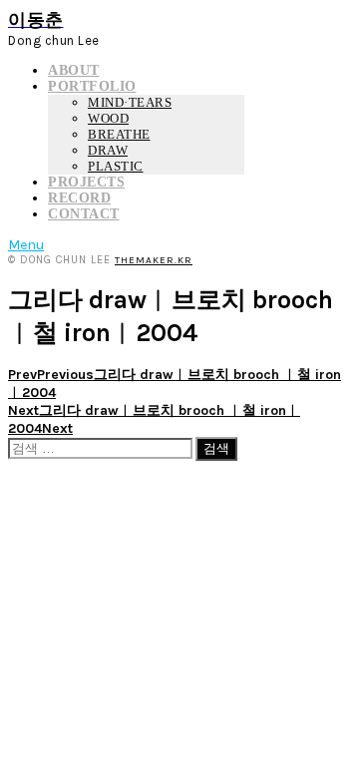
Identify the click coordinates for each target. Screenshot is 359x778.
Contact (84, 213)
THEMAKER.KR (153, 260)
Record (79, 198)
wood (108, 118)
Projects (86, 182)
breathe (119, 134)
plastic (116, 166)
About (74, 70)
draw (108, 150)
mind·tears (130, 102)
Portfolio (92, 86)
